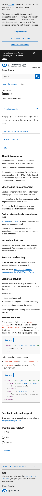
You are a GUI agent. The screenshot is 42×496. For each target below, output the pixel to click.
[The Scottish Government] (11, 490)
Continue (7, 450)
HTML (6, 148)
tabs (16, 221)
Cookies (31, 466)
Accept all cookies (20, 32)
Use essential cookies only (20, 39)
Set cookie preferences (20, 44)
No (7, 437)
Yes (7, 432)
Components (12, 84)
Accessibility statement (18, 466)
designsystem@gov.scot (11, 421)
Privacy (4, 466)
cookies (11, 4)
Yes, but (9, 443)
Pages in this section (11, 110)
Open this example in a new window (16, 131)
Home (4, 84)
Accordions (6, 221)
